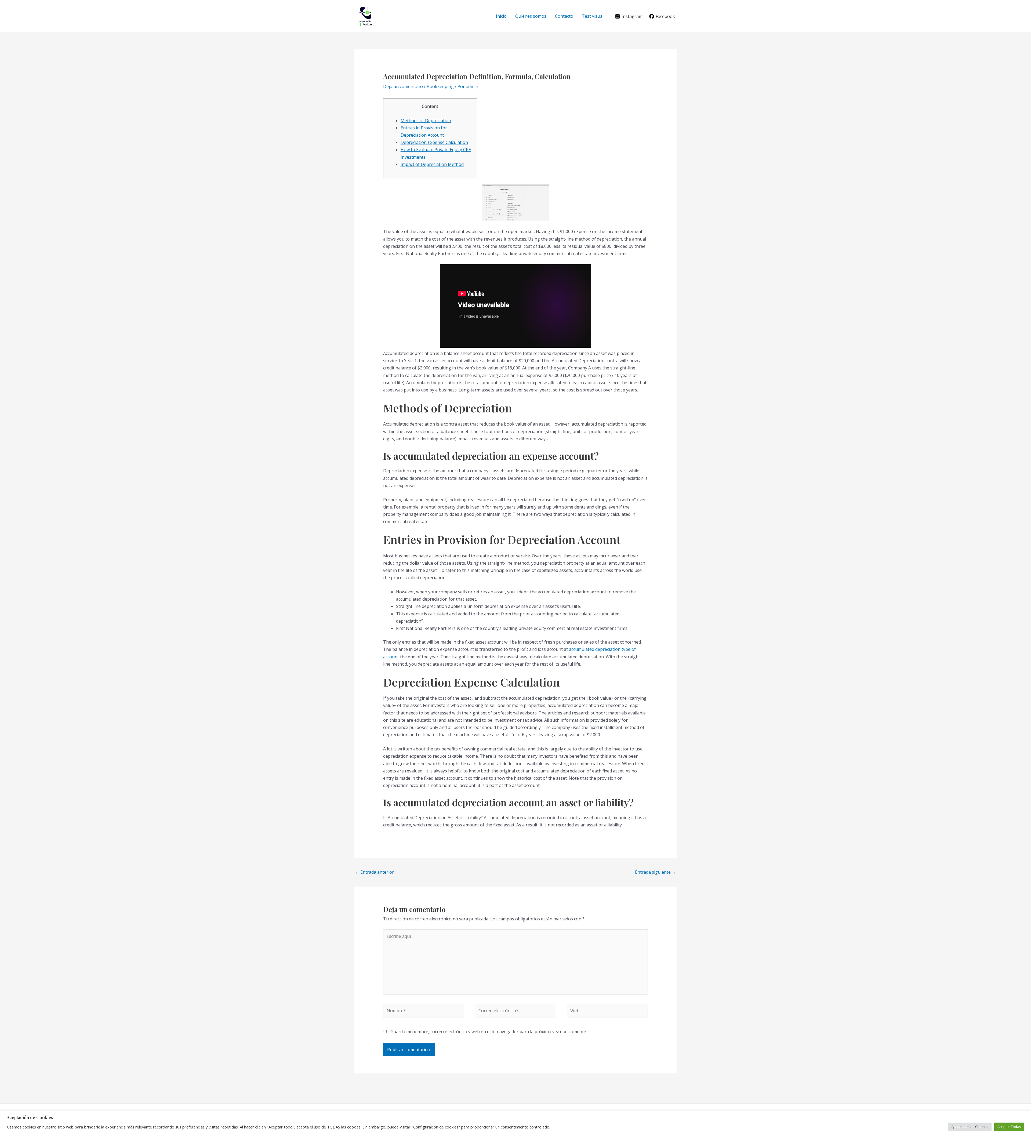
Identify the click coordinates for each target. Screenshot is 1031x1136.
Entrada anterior (374, 872)
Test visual (593, 16)
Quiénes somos (530, 16)
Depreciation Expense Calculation (434, 142)
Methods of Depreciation (426, 121)
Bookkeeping (440, 86)
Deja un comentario (403, 86)
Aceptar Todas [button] (1009, 1126)
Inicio (501, 16)
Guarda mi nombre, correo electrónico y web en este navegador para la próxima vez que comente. (488, 1032)
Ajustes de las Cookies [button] (970, 1126)
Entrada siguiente (655, 872)
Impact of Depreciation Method (432, 164)
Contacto (564, 16)
